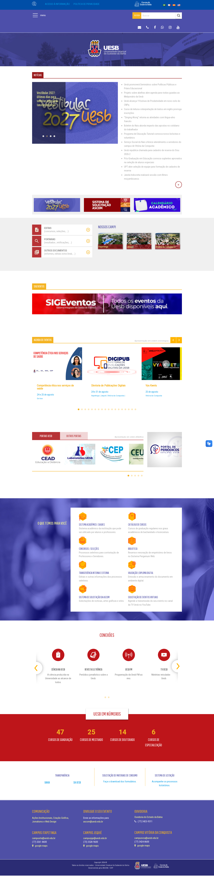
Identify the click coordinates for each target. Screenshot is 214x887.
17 (132, 409)
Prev (173, 340)
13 (119, 409)
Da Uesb (77, 782)
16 (129, 409)
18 (135, 409)
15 (125, 409)
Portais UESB (46, 436)
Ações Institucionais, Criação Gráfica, (50, 817)
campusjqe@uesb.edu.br (95, 838)
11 (112, 409)
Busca (137, 15)
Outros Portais (73, 436)
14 (122, 409)
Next (179, 340)
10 (109, 409)
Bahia (47, 782)
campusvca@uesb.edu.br (146, 838)
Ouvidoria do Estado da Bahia (148, 817)
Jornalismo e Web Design (44, 821)
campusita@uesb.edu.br (43, 838)
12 (115, 409)
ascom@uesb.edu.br (93, 821)
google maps (40, 845)
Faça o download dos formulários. (119, 781)
